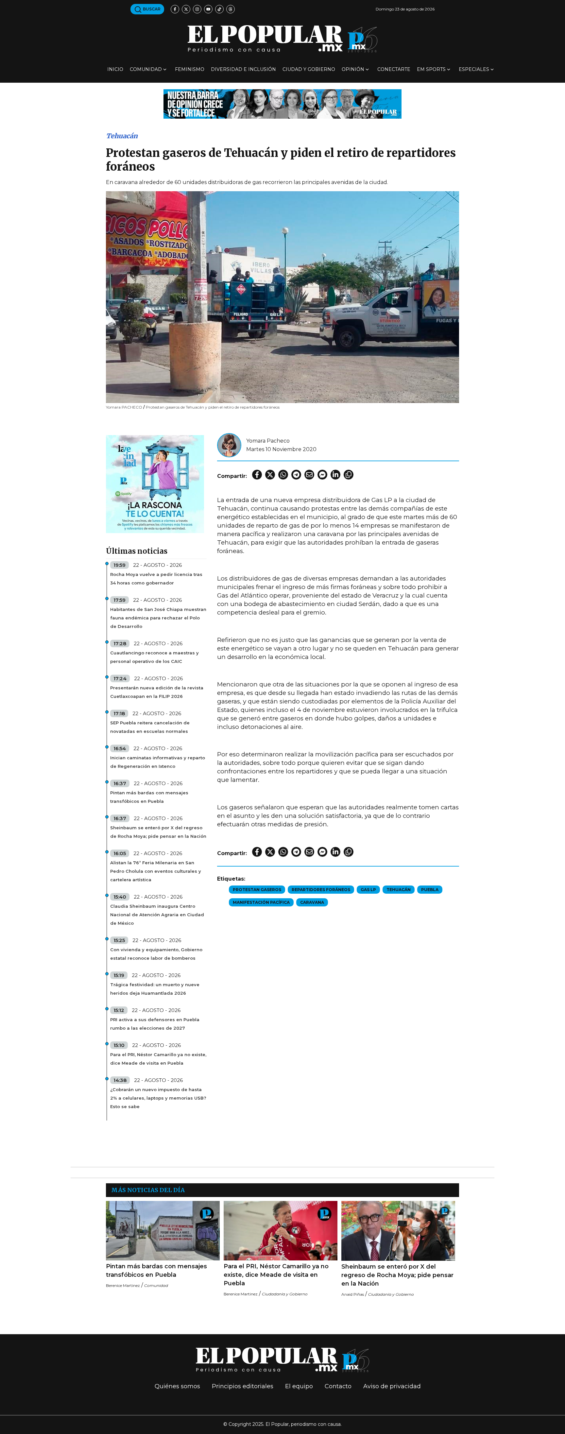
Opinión (353, 69)
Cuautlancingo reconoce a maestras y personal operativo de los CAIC (154, 657)
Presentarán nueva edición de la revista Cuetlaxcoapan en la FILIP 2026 (156, 692)
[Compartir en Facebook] (257, 474)
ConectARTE (393, 69)
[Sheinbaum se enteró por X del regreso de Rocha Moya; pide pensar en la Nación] (398, 1231)
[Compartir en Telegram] (296, 474)
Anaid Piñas (352, 1294)
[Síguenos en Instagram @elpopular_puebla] (197, 9)
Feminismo (189, 69)
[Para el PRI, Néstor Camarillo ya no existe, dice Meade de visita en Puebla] (280, 1230)
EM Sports (431, 69)
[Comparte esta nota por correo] (309, 474)
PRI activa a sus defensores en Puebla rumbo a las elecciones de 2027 (154, 1024)
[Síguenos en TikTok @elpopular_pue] (219, 9)
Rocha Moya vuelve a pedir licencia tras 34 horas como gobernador (156, 578)
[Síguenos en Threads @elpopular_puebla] (230, 9)
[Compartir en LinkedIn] (335, 474)
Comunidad (146, 69)
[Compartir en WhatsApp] (283, 474)
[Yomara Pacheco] (229, 445)
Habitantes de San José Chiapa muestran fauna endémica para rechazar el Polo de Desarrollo (158, 618)
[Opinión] (282, 103)
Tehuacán (122, 136)
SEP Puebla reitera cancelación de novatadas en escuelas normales (150, 727)
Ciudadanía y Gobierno (285, 1293)
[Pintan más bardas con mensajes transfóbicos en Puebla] (163, 1230)
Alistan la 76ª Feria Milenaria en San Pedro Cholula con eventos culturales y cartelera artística (155, 871)
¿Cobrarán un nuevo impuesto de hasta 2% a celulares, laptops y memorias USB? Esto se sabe (158, 1098)
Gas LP (368, 889)
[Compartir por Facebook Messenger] (322, 474)
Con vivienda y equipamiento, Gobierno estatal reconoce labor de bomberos (156, 954)
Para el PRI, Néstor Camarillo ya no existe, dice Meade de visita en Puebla (158, 1059)
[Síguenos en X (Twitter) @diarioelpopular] (186, 9)
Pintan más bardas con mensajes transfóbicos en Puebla (149, 797)
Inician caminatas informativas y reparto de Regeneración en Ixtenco (157, 762)
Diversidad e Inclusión (243, 69)
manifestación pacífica (261, 902)
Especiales (474, 69)
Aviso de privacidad (392, 1386)
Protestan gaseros (257, 889)
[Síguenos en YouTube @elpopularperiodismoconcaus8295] (208, 9)
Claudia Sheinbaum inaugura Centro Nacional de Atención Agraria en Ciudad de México (157, 914)
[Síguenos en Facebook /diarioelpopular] (175, 9)
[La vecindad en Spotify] (155, 484)
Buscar (151, 9)
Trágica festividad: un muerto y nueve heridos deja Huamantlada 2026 (154, 989)
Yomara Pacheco (268, 441)
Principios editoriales (242, 1386)
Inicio (115, 69)
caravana (312, 902)
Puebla (429, 889)
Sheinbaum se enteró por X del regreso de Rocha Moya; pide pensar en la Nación (158, 832)
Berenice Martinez (123, 1285)
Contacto (338, 1386)
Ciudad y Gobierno (308, 69)
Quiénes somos (177, 1386)
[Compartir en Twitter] (270, 474)
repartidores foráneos (321, 889)
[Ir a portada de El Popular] (282, 39)
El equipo (299, 1386)
